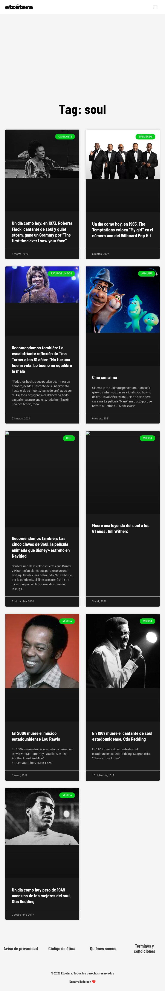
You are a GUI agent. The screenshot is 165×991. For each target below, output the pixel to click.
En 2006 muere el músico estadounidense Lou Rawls (36, 736)
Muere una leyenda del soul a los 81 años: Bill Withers (121, 528)
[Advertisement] (82, 67)
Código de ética (61, 948)
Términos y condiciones (144, 948)
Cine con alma (104, 377)
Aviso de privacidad (20, 948)
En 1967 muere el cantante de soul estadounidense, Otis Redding (122, 736)
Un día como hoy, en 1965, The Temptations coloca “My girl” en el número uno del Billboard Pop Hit (122, 229)
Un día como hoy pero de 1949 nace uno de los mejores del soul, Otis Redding (42, 895)
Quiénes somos (103, 948)
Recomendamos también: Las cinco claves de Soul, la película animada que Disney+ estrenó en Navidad (41, 546)
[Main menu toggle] (155, 7)
